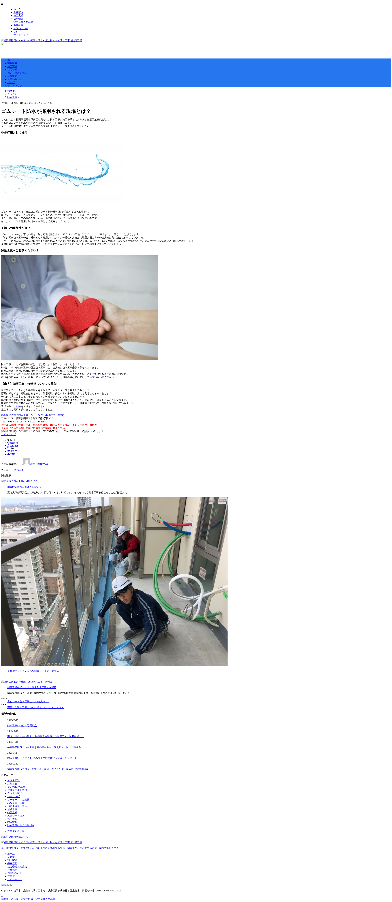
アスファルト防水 (17, 790)
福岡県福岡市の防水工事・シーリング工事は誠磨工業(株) (32, 415)
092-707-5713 (50, 431)
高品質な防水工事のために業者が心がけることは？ (35, 707)
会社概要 (18, 25)
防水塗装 (12, 822)
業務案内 (18, 12)
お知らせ (12, 783)
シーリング (13, 796)
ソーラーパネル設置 (18, 799)
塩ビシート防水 (15, 815)
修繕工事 (12, 809)
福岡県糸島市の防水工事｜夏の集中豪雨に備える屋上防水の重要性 (44, 747)
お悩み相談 (13, 780)
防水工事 (12, 97)
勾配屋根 (12, 812)
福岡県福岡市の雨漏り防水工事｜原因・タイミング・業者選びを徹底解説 (47, 769)
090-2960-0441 (71, 431)
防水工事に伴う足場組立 (20, 825)
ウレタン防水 (14, 793)
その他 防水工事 (16, 786)
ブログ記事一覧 (15, 831)
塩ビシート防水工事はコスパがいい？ (28, 701)
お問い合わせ (20, 28)
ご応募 (17, 406)
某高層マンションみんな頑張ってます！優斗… (33, 671)
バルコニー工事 (15, 803)
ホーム (17, 9)
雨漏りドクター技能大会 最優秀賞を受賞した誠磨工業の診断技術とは (45, 736)
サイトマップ (20, 35)
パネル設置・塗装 (17, 806)
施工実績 (18, 15)
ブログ (17, 31)
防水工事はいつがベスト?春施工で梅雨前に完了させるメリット (42, 758)
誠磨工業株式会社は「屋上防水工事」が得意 (31, 687)
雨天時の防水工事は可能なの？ (24, 487)
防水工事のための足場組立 (22, 725)
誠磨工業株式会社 (40, 464)
